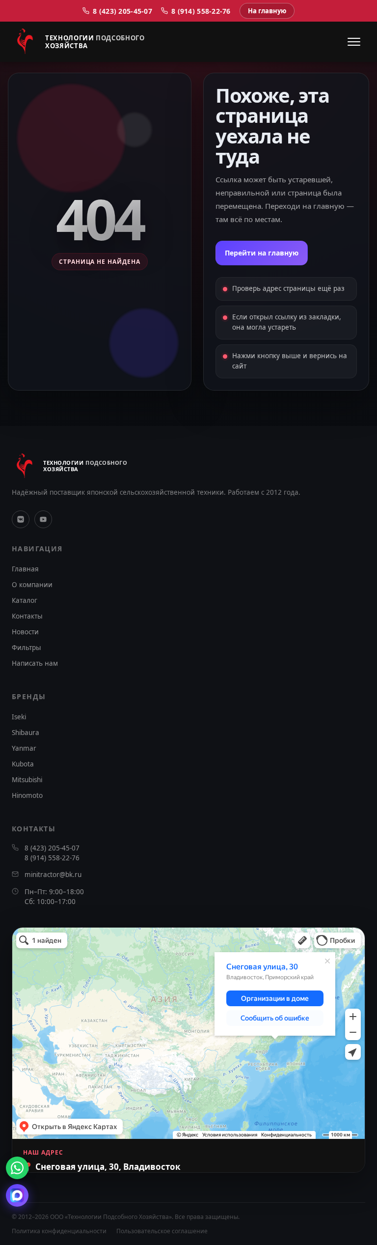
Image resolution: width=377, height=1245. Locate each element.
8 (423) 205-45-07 (122, 11)
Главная (25, 569)
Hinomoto (27, 795)
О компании (32, 584)
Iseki (19, 716)
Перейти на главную (261, 252)
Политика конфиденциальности (59, 1231)
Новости (25, 631)
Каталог (24, 600)
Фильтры (26, 647)
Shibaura (25, 732)
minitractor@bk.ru (53, 874)
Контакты (27, 616)
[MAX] (17, 1195)
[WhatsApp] (17, 1168)
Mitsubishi (27, 779)
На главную (267, 10)
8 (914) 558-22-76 (201, 11)
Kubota (23, 764)
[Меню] (354, 42)
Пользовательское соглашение (162, 1231)
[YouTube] (43, 519)
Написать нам (35, 663)
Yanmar (24, 748)
